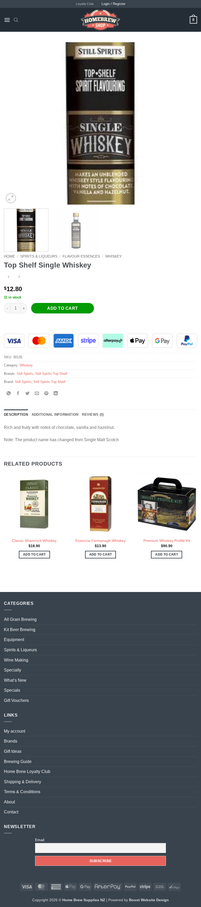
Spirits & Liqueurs (38, 256)
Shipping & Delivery (22, 782)
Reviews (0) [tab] (93, 415)
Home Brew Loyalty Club (27, 771)
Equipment (14, 639)
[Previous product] (19, 277)
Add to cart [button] (34, 554)
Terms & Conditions (22, 791)
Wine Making (16, 660)
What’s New (15, 680)
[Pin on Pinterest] (46, 394)
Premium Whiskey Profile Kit (166, 540)
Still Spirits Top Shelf (51, 374)
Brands (10, 741)
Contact (11, 812)
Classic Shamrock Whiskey (34, 540)
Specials (12, 690)
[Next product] (8, 277)
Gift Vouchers (16, 700)
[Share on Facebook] (18, 394)
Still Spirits (25, 374)
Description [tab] (16, 415)
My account (14, 731)
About (9, 802)
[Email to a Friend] (37, 394)
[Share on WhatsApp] (8, 394)
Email (39, 840)
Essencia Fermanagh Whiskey (100, 540)
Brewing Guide (18, 761)
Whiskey (113, 256)
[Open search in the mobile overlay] (16, 20)
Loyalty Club (85, 4)
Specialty (12, 670)
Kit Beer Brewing (19, 629)
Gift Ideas (12, 751)
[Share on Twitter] (27, 394)
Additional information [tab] (55, 415)
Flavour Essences (81, 256)
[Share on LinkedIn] (56, 394)
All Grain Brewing (20, 619)
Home (9, 256)
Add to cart (62, 308)
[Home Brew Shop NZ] (100, 20)
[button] (7, 19)
